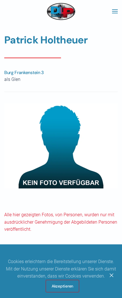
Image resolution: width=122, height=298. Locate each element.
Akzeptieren (62, 286)
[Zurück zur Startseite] (61, 11)
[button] (115, 11)
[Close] (111, 275)
